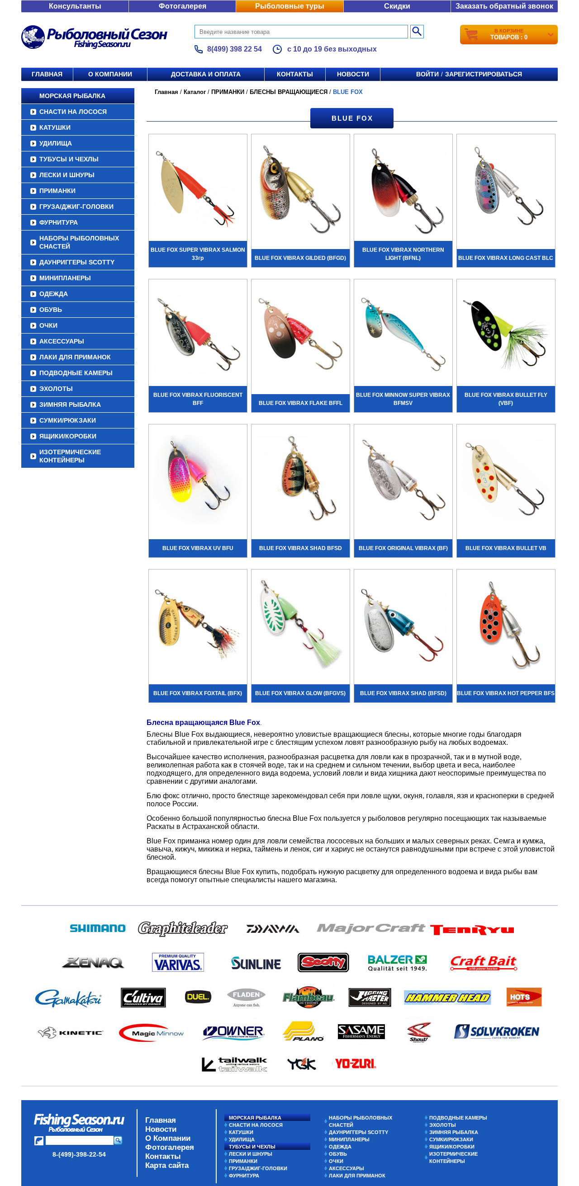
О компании (110, 74)
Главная (47, 74)
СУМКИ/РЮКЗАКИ (67, 420)
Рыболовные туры (289, 6)
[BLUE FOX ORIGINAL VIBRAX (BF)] (403, 480)
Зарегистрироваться (483, 74)
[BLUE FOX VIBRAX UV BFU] (198, 480)
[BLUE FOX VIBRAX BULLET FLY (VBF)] (506, 335)
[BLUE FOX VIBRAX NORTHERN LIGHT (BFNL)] (403, 190)
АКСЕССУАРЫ (61, 341)
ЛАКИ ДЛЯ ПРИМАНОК (75, 357)
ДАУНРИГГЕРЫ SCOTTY (76, 262)
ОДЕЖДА (53, 293)
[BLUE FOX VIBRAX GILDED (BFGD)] (301, 190)
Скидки (397, 6)
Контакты (295, 74)
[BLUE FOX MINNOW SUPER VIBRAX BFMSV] (403, 335)
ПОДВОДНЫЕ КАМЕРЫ (76, 373)
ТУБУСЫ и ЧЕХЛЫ (69, 159)
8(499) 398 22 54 (234, 49)
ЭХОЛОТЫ (56, 388)
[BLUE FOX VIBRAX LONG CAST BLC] (506, 190)
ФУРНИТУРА (58, 222)
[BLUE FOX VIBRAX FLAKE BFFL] (301, 335)
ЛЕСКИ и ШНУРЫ (67, 175)
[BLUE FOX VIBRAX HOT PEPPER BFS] (506, 625)
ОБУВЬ (50, 309)
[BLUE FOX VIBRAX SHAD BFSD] (301, 480)
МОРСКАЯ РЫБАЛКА (72, 95)
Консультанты (75, 6)
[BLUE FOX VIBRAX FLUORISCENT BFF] (198, 335)
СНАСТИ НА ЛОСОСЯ (73, 111)
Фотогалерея (182, 6)
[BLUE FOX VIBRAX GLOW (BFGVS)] (301, 625)
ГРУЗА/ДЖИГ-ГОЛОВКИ (76, 206)
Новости (353, 74)
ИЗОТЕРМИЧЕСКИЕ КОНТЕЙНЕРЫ (70, 456)
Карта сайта (167, 1165)
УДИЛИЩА (55, 143)
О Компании (167, 1138)
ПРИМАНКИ (57, 190)
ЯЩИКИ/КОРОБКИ (67, 436)
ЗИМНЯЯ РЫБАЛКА (70, 404)
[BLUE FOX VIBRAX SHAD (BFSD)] (403, 625)
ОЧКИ (48, 325)
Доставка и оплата (206, 74)
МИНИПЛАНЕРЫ (65, 278)
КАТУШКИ (55, 127)
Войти (427, 74)
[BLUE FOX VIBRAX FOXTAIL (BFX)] (198, 625)
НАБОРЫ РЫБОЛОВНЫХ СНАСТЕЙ (79, 242)
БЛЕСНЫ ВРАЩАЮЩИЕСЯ (288, 92)
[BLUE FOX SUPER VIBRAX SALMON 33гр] (198, 190)
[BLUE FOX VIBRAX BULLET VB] (506, 480)
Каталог (195, 92)
